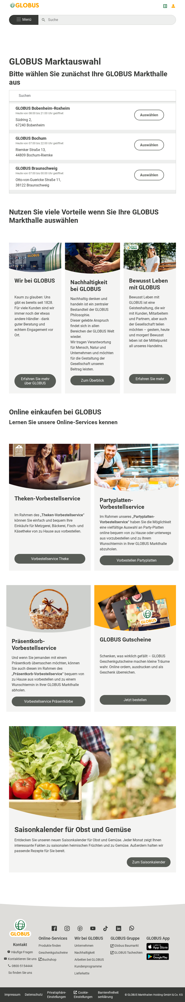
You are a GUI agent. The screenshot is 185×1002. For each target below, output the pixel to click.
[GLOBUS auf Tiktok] (107, 929)
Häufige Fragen (22, 952)
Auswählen (149, 115)
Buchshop (49, 959)
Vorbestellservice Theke (50, 559)
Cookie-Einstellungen (83, 995)
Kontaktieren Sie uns (22, 959)
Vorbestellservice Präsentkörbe (48, 701)
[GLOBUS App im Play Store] (157, 956)
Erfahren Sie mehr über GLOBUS (35, 381)
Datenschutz (34, 994)
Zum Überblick (92, 380)
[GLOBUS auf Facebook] (55, 929)
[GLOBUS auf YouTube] (94, 929)
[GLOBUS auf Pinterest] (81, 929)
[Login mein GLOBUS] (173, 6)
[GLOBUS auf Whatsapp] (133, 930)
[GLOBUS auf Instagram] (68, 929)
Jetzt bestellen (135, 700)
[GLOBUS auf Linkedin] (119, 929)
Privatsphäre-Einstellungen (56, 995)
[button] (23, 19)
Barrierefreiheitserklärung (108, 995)
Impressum (12, 994)
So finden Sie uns (20, 972)
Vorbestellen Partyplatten (137, 560)
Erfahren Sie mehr (150, 379)
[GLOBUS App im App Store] (159, 947)
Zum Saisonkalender (148, 862)
